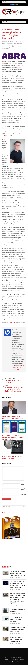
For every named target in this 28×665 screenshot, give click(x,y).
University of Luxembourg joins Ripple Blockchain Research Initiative (16, 639)
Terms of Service (16, 662)
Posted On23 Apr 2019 (15, 623)
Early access (13, 45)
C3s (8, 45)
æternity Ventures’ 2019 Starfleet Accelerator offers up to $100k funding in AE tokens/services (14, 389)
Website (23, 494)
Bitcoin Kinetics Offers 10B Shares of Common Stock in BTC (12, 457)
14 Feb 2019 (11, 41)
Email (22, 489)
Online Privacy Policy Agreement (14, 657)
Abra (18, 43)
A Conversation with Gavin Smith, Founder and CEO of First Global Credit (12, 417)
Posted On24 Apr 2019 (15, 613)
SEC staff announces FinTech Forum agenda (17, 610)
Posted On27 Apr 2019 (15, 589)
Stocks (21, 47)
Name (22, 485)
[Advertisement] (14, 552)
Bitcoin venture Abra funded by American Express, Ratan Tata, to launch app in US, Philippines (13, 437)
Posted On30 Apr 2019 (15, 577)
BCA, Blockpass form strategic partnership (13, 381)
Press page (12, 322)
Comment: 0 (10, 43)
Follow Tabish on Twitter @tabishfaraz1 (18, 367)
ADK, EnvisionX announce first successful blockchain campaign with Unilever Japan (17, 573)
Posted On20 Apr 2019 (15, 633)
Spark (18, 65)
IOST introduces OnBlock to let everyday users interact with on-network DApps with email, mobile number (17, 584)
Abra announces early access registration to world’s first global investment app (11, 33)
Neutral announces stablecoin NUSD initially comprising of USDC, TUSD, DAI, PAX (17, 629)
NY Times (7, 136)
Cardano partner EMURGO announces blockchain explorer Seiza (16, 619)
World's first (5, 48)
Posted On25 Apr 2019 (15, 605)
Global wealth (15, 47)
